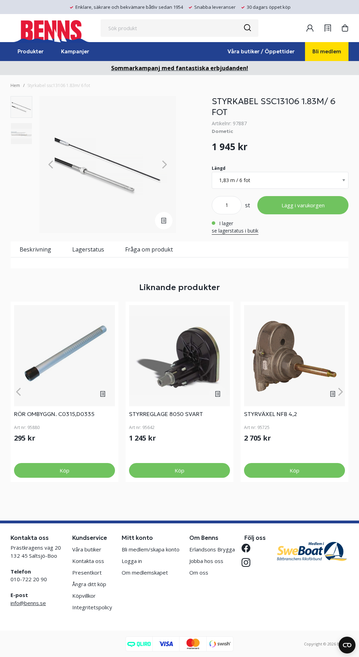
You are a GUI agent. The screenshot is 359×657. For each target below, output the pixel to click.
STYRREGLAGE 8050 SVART (166, 413)
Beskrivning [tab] (35, 249)
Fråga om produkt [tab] (149, 249)
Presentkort (87, 572)
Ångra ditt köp (89, 584)
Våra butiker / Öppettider (261, 51)
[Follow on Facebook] (249, 548)
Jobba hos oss (206, 560)
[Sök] (247, 28)
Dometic (222, 131)
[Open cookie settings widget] (347, 645)
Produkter (30, 51)
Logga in (132, 560)
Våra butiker (86, 549)
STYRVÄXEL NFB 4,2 (270, 413)
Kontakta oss (88, 560)
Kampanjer (75, 51)
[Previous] (51, 165)
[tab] (21, 107)
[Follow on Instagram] (249, 562)
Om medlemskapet (145, 572)
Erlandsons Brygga (212, 549)
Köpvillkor (84, 595)
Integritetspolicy (92, 607)
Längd (218, 168)
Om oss (198, 572)
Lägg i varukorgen (303, 205)
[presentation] (21, 107)
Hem (15, 85)
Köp (64, 470)
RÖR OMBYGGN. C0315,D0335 (54, 413)
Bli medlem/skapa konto (151, 549)
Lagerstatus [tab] (88, 249)
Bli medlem (326, 51)
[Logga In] (309, 28)
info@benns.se (28, 602)
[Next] (164, 165)
